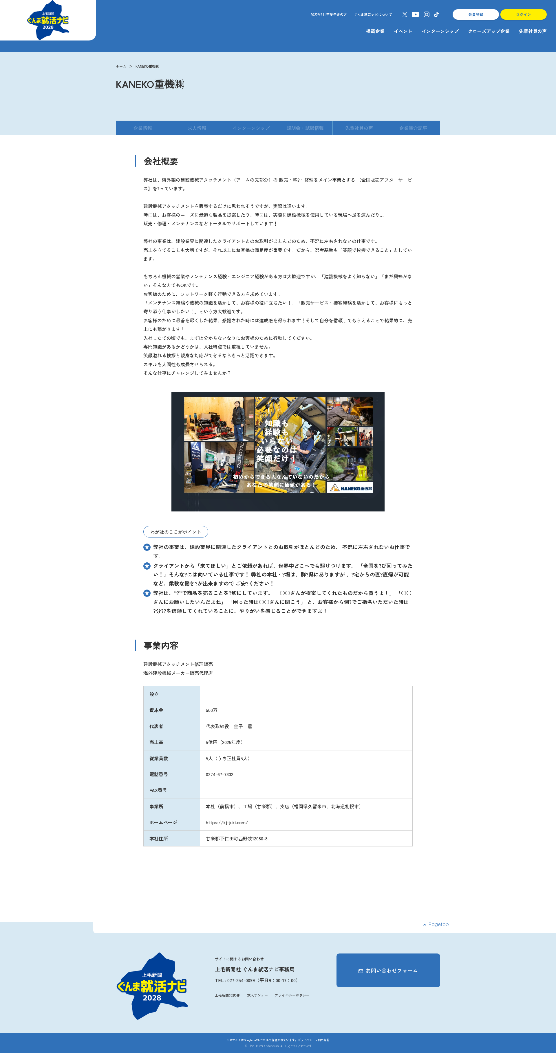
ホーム (121, 66)
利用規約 (324, 1040)
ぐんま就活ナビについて (373, 14)
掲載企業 (375, 30)
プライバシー (306, 1040)
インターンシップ (440, 30)
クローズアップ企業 (489, 30)
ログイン (523, 14)
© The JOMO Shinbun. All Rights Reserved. (278, 1046)
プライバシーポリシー (292, 995)
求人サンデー (257, 995)
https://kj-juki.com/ (227, 822)
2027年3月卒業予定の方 (328, 14)
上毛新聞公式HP (227, 995)
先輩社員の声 (533, 30)
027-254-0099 (241, 980)
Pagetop (438, 924)
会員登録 (475, 14)
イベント (403, 30)
